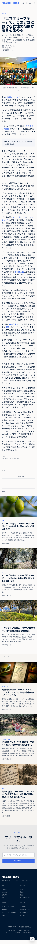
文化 (3, 458)
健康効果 (4, 909)
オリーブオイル (19, 217)
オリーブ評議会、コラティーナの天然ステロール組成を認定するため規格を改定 (18, 526)
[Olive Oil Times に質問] (32, 939)
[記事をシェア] (33, 48)
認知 (3, 898)
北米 (3, 788)
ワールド (4, 625)
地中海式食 (19, 271)
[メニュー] (34, 3)
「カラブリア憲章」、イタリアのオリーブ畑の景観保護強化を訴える (18, 629)
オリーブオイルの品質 (8, 906)
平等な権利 (13, 324)
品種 (3, 520)
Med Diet (4, 892)
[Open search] (23, 3)
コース (22, 915)
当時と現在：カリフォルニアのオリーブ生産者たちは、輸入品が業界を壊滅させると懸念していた (18, 794)
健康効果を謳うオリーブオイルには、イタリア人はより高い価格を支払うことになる (18, 692)
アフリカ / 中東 (6, 739)
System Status (27, 933)
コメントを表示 (19, 476)
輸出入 (22, 895)
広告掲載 (26, 930)
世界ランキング (24, 909)
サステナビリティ (25, 898)
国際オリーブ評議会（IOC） (13, 458)
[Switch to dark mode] (26, 3)
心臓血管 (4, 895)
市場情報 (22, 906)
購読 (20, 930)
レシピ (3, 915)
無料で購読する (18, 860)
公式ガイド (23, 912)
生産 (21, 892)
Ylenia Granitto (10, 46)
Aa (12, 50)
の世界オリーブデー (13, 97)
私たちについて (12, 930)
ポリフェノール (6, 889)
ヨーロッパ (5, 686)
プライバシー (9, 933)
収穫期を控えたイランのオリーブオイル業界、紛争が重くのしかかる (18, 743)
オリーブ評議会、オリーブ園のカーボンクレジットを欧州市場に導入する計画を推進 (18, 578)
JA (31, 3)
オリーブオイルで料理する (9, 912)
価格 (21, 889)
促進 (7, 327)
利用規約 (18, 933)
